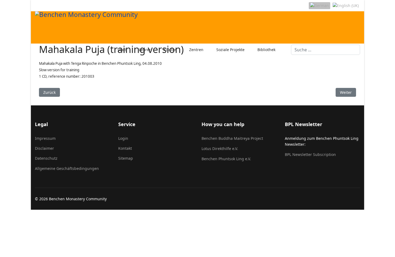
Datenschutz (46, 158)
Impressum (45, 138)
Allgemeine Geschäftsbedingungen (67, 168)
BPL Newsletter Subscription (310, 154)
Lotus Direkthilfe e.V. (220, 148)
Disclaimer (44, 148)
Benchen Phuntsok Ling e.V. (226, 158)
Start (121, 49)
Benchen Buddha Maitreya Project (232, 138)
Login (123, 138)
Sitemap (125, 158)
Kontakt (125, 148)
